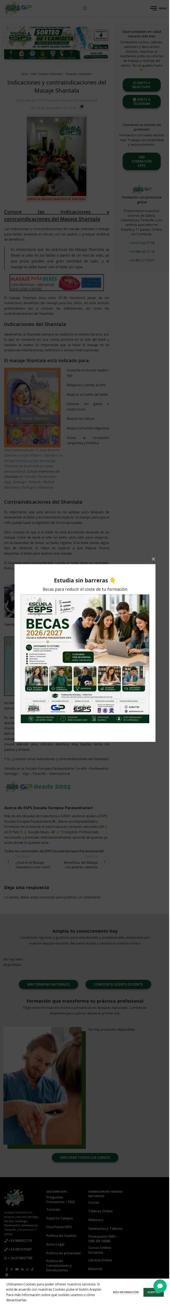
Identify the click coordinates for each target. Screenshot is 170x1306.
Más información (126, 1292)
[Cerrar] (153, 559)
